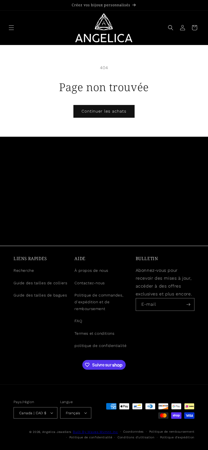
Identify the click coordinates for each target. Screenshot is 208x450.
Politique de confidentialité (90, 437)
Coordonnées (133, 431)
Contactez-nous (89, 283)
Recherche (24, 270)
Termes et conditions (94, 333)
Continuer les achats (104, 111)
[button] (11, 28)
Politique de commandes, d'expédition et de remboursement (98, 302)
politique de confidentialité (100, 345)
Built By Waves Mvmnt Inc (95, 432)
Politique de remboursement (171, 431)
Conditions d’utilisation (136, 437)
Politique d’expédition (177, 437)
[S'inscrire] (188, 304)
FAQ (78, 321)
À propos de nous (91, 270)
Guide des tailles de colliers (40, 283)
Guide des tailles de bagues (40, 295)
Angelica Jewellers (57, 432)
